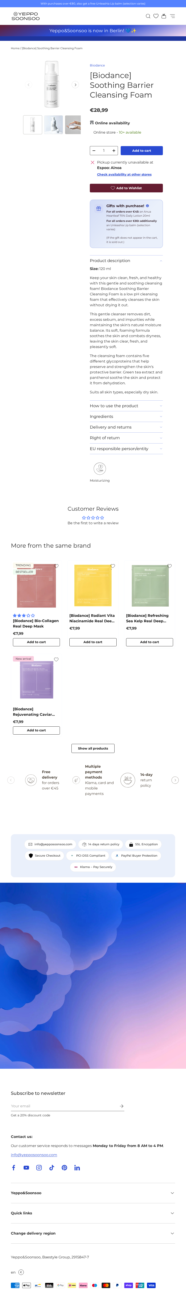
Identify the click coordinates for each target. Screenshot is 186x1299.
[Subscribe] (118, 1106)
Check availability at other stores (124, 174)
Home (15, 48)
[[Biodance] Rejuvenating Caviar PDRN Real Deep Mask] (36, 679)
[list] (52, 84)
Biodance (97, 65)
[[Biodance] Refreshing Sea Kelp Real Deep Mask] (149, 586)
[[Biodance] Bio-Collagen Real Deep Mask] (36, 586)
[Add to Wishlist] (56, 566)
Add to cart (141, 151)
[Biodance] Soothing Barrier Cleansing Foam (52, 48)
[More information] (147, 206)
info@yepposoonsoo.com (34, 1155)
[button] (162, 16)
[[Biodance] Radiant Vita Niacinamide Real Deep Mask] (93, 586)
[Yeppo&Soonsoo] (93, 976)
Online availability (112, 123)
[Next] (75, 84)
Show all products (93, 748)
